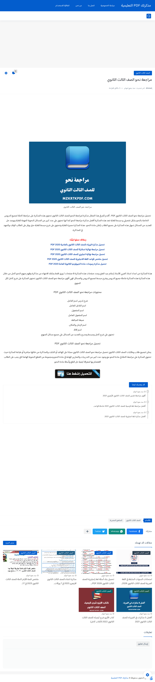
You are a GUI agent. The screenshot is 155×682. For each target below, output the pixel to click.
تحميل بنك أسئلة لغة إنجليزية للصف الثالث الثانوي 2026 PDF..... (98, 581)
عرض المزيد (9, 543)
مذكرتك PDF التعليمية (136, 6)
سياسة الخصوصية (108, 6)
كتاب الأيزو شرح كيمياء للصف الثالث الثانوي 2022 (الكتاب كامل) (98, 620)
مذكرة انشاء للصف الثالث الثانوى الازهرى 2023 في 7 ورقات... (61, 581)
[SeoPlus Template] (151, 678)
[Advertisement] (77, 44)
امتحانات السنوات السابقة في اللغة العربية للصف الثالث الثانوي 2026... (136, 581)
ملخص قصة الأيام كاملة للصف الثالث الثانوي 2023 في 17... (22, 581)
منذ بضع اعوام (138, 392)
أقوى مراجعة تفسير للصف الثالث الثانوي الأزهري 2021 (124, 396)
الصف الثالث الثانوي (143, 73)
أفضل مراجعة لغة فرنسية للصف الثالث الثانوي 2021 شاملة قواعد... (119, 406)
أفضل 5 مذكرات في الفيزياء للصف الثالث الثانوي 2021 (137, 620)
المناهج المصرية (116, 520)
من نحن (79, 6)
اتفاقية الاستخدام (62, 6)
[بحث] (149, 16)
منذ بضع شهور (144, 575)
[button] (135, 531)
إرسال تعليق (143, 644)
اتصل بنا (91, 6)
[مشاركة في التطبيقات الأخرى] (87, 531)
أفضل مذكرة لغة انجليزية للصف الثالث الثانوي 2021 (125, 416)
